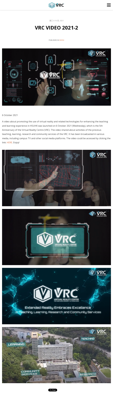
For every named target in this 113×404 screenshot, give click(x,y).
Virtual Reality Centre (56, 5)
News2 (61, 40)
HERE (9, 142)
